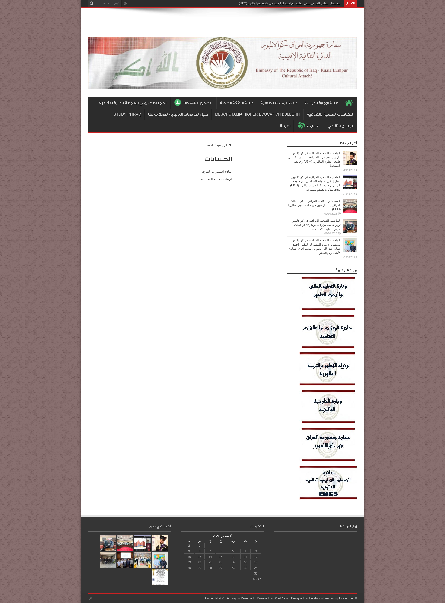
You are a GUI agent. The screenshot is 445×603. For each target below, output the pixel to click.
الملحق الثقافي (340, 126)
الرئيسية (221, 145)
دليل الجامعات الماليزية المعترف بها (178, 115)
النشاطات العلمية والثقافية (330, 115)
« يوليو (257, 578)
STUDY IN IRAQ (127, 115)
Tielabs (313, 598)
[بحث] (91, 3)
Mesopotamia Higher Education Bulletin (257, 115)
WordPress (281, 598)
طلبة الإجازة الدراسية (321, 103)
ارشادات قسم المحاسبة (216, 179)
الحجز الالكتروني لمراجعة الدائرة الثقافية (133, 103)
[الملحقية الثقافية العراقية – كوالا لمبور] (222, 85)
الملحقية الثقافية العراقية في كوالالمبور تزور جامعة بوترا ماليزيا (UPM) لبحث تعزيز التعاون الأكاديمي (316, 225)
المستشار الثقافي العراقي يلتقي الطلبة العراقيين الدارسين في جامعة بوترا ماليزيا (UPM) (290, 3)
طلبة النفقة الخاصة (237, 103)
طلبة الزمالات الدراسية (279, 103)
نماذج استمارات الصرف (217, 171)
